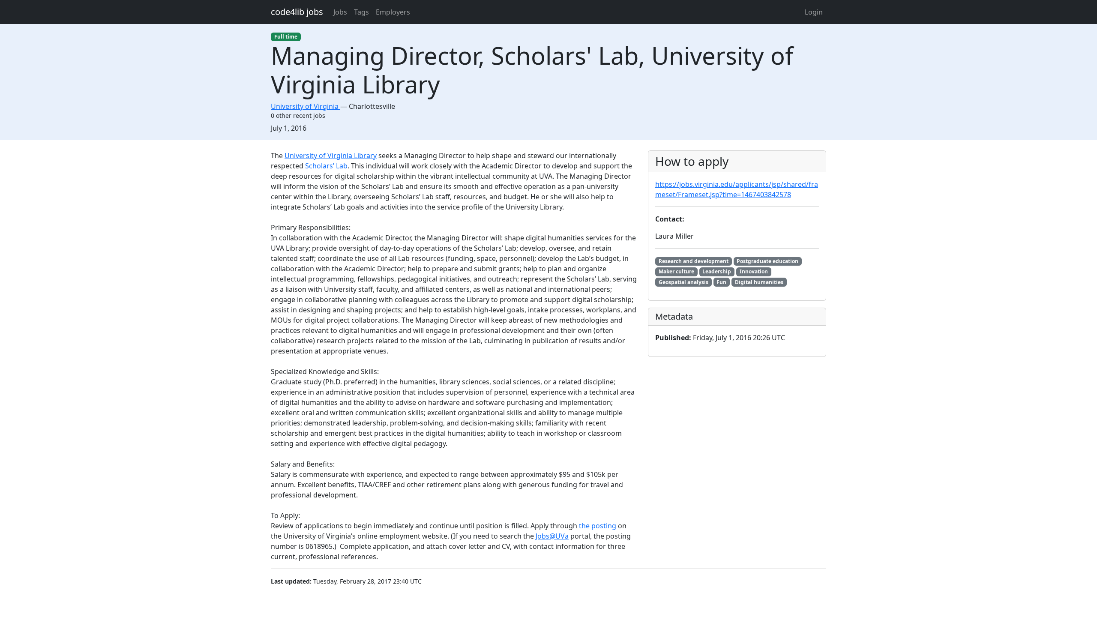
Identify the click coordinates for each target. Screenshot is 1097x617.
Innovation (754, 271)
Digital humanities (759, 282)
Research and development (693, 261)
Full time (285, 36)
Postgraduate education (767, 261)
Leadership (716, 271)
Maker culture (676, 271)
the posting (597, 525)
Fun (721, 282)
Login (814, 12)
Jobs (340, 12)
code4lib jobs (297, 12)
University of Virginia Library (331, 155)
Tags (361, 12)
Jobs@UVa (552, 536)
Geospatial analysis (683, 282)
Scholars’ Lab (326, 166)
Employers (393, 12)
